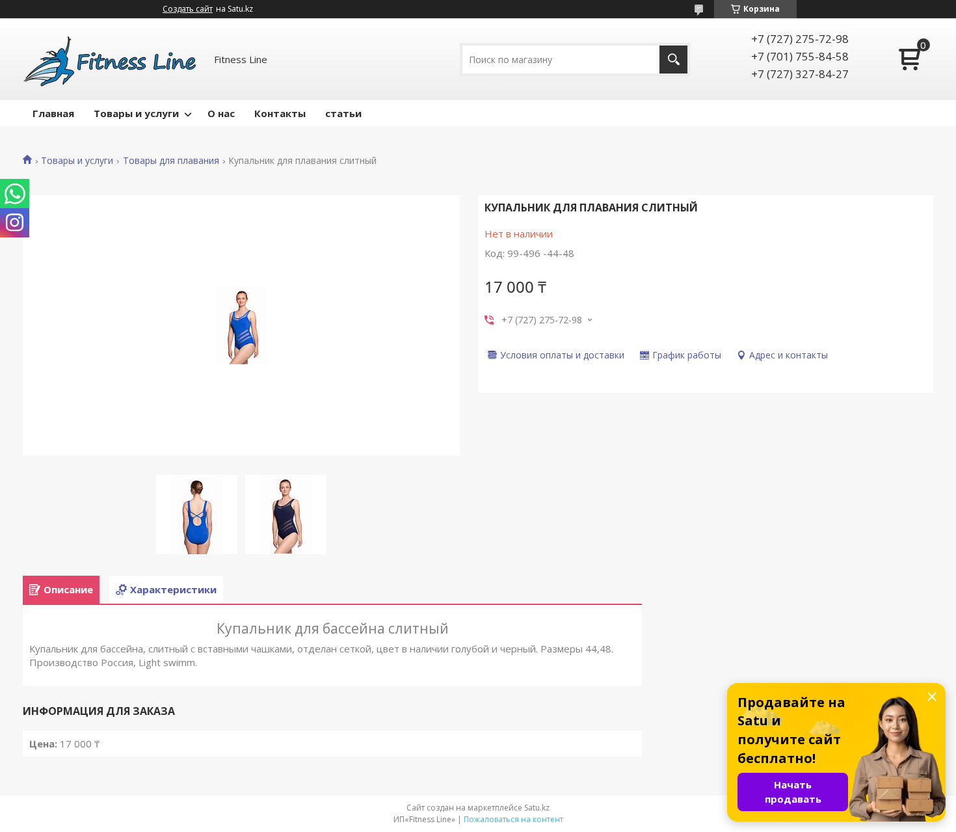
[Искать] (673, 60)
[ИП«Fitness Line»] (110, 59)
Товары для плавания (171, 161)
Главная (53, 113)
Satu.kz (537, 807)
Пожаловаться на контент (513, 819)
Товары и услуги (136, 113)
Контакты (280, 113)
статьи (343, 113)
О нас (221, 113)
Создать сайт (188, 9)
